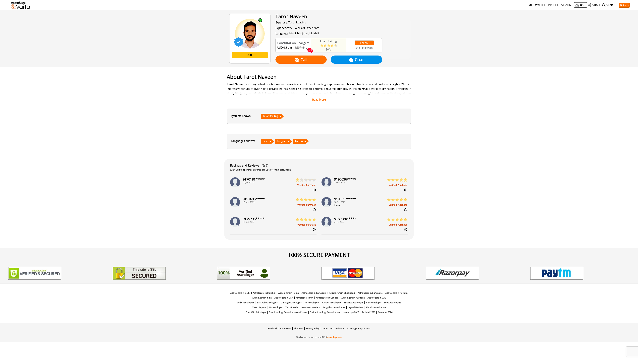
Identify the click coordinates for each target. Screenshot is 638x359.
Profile (553, 5)
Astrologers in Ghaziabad (342, 292)
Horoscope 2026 (351, 312)
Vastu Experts (259, 307)
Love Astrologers (392, 302)
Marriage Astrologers (291, 302)
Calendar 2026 (385, 312)
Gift (250, 55)
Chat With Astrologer (256, 312)
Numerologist (276, 307)
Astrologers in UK (304, 297)
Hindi (265, 141)
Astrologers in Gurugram (314, 292)
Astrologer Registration (358, 328)
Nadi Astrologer (373, 302)
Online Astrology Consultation (325, 312)
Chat (359, 59)
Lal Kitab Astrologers (267, 302)
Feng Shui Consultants (334, 307)
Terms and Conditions (333, 328)
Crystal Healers (355, 307)
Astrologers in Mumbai (264, 292)
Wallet (540, 5)
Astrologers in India (262, 297)
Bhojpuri (281, 141)
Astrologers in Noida (288, 292)
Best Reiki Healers (311, 307)
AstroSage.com (334, 337)
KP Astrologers (312, 302)
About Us (298, 328)
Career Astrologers (331, 302)
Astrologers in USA (283, 297)
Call (303, 59)
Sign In (566, 5)
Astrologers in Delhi (240, 292)
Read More (319, 99)
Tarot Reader (292, 307)
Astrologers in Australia (353, 297)
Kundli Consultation (376, 307)
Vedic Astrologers (245, 302)
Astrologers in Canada (327, 297)
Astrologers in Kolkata (396, 292)
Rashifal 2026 (368, 312)
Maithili (299, 141)
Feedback (272, 328)
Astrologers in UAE (377, 297)
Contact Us (285, 328)
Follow (364, 43)
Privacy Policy (312, 328)
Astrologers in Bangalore (370, 292)
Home (528, 5)
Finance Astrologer (353, 302)
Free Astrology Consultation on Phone (288, 312)
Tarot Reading (270, 116)
